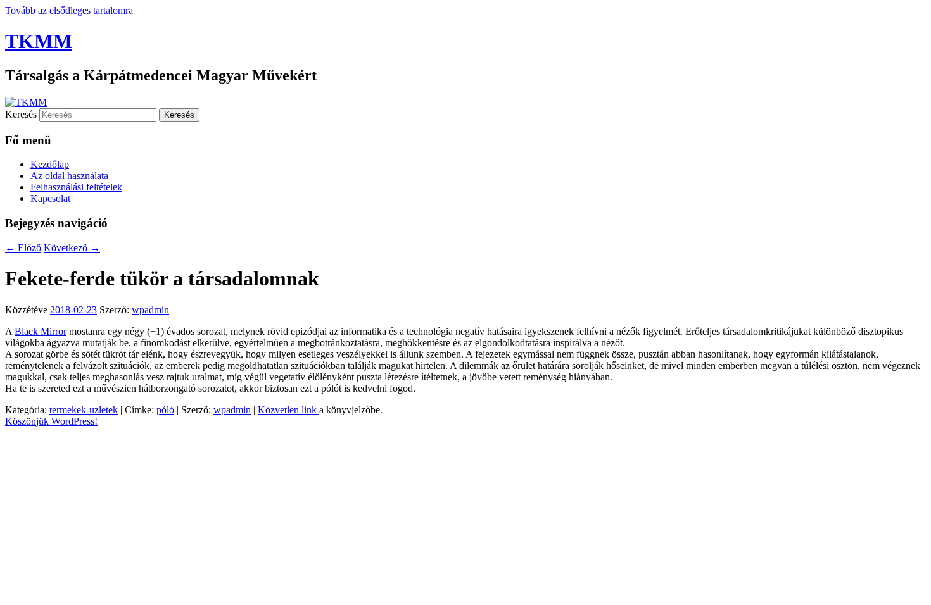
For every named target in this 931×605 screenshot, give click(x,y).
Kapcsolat (50, 198)
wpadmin (150, 309)
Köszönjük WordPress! (51, 421)
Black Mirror (40, 331)
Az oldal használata (69, 175)
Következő (72, 247)
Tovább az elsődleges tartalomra (69, 10)
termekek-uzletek (83, 409)
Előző (23, 247)
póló (165, 409)
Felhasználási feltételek (76, 187)
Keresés (21, 114)
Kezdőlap (49, 164)
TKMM (38, 41)
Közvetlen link (288, 409)
